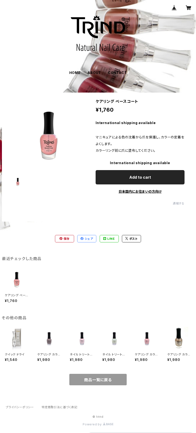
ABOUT (94, 73)
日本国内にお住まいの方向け (140, 191)
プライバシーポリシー (20, 407)
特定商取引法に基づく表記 (59, 407)
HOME (75, 73)
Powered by (93, 424)
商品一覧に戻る (98, 379)
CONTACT (117, 73)
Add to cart (140, 177)
